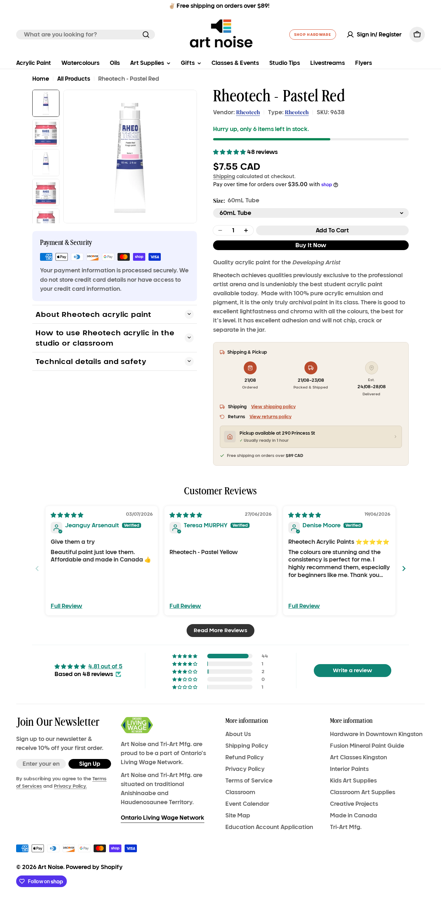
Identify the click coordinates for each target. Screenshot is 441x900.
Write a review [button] (352, 670)
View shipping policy (273, 407)
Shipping (224, 176)
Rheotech (248, 112)
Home (40, 78)
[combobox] (85, 34)
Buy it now (310, 245)
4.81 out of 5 (105, 666)
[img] (67, 515)
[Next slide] (404, 568)
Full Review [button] (66, 606)
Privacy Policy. (70, 786)
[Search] (146, 34)
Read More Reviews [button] (220, 630)
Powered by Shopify (94, 867)
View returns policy (271, 417)
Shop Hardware (312, 34)
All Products (73, 78)
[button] (230, 152)
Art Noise (50, 867)
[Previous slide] (37, 568)
